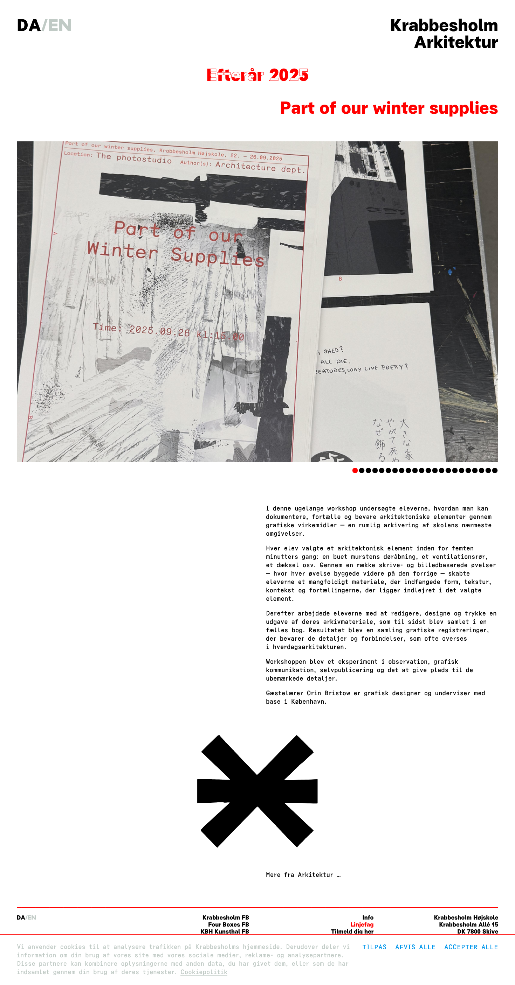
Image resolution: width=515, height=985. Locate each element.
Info (368, 917)
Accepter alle (471, 947)
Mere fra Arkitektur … (303, 875)
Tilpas (374, 947)
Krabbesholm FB (225, 917)
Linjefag (361, 924)
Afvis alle (415, 947)
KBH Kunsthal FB (225, 931)
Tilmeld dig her (352, 931)
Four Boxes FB (228, 924)
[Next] (462, 301)
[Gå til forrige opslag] (257, 849)
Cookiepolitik (203, 972)
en (60, 25)
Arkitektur (456, 42)
